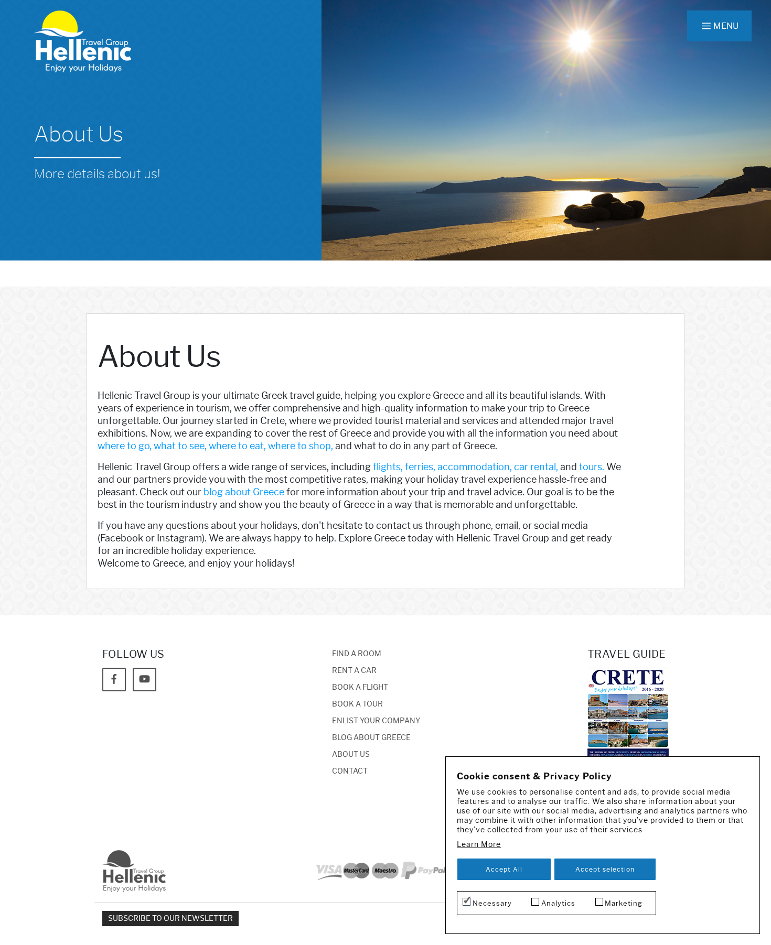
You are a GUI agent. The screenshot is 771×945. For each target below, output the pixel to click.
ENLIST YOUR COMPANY (376, 720)
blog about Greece (244, 492)
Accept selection (605, 869)
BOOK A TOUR (357, 704)
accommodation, (474, 467)
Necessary (492, 903)
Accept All (504, 869)
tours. (591, 467)
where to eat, (237, 446)
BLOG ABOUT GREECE (371, 737)
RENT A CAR (354, 670)
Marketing (623, 903)
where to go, (125, 446)
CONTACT (350, 771)
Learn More (479, 844)
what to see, (180, 446)
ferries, (420, 467)
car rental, (536, 467)
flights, (388, 467)
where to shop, (300, 446)
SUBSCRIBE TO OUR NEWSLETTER (170, 918)
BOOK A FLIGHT (360, 687)
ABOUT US (351, 754)
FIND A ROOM (356, 653)
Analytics (558, 903)
